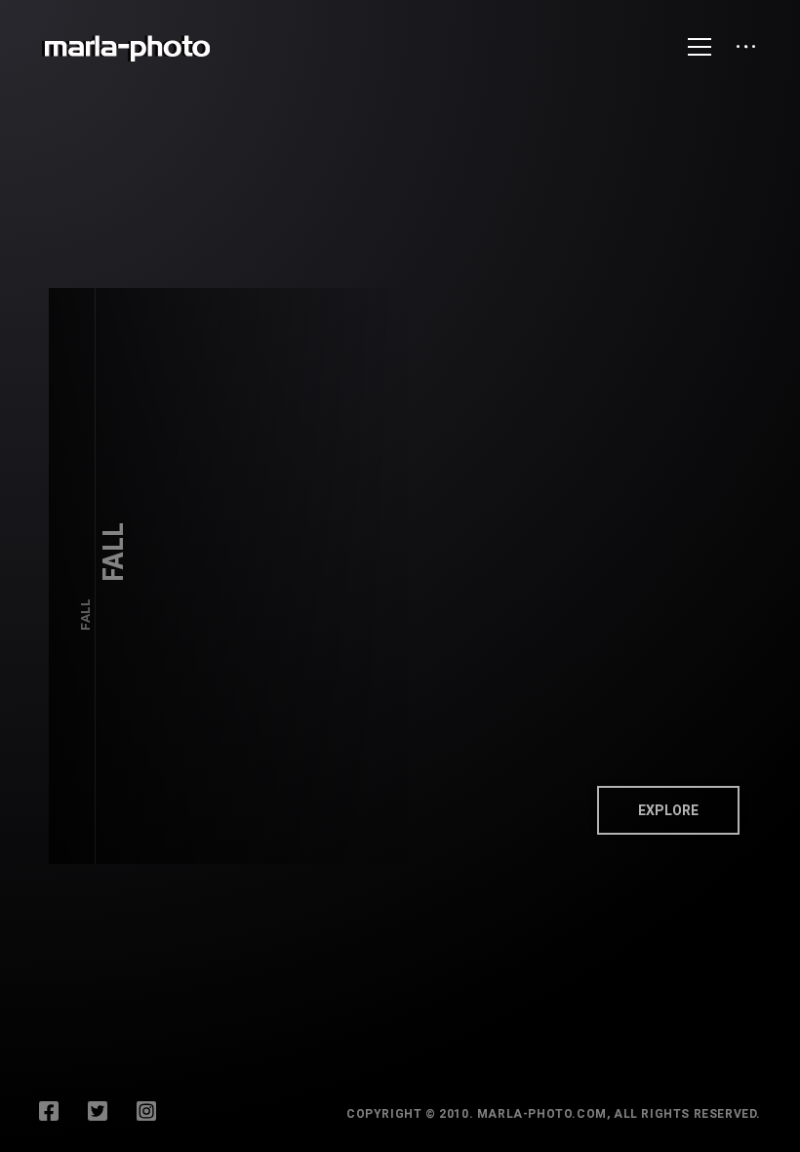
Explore (668, 810)
